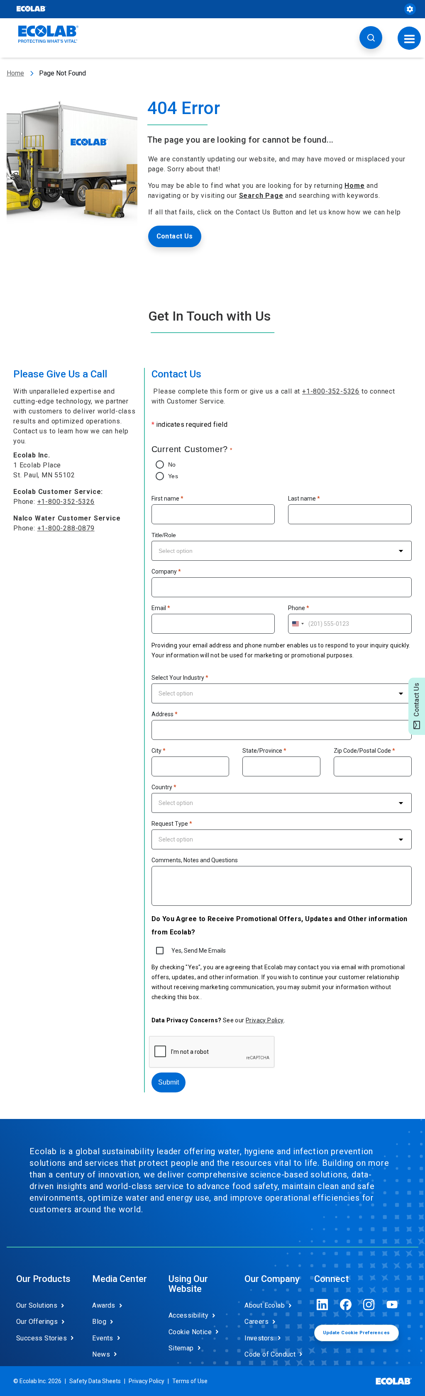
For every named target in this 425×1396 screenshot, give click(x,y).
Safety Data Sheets (95, 1381)
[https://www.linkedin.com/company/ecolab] (322, 1304)
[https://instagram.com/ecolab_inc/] (369, 1304)
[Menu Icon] (409, 38)
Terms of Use (190, 1381)
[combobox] (281, 551)
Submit (168, 1082)
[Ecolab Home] (48, 34)
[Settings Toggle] (410, 9)
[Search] (370, 37)
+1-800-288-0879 (66, 528)
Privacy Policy (265, 1020)
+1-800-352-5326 (66, 502)
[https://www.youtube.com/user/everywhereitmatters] (392, 1304)
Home (15, 73)
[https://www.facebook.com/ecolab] (346, 1304)
